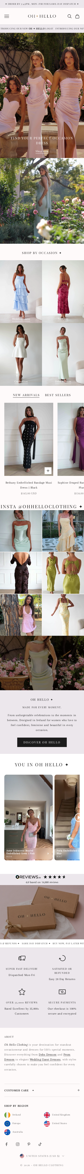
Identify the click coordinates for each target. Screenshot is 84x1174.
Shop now (42, 151)
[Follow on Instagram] (18, 1144)
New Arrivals (26, 395)
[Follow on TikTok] (40, 1144)
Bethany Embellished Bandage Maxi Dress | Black (29, 485)
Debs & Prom (63, 381)
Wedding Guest (21, 318)
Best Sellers (58, 395)
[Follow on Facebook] (6, 1144)
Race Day (63, 318)
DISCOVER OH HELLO (42, 742)
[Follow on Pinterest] (29, 1144)
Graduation (21, 381)
